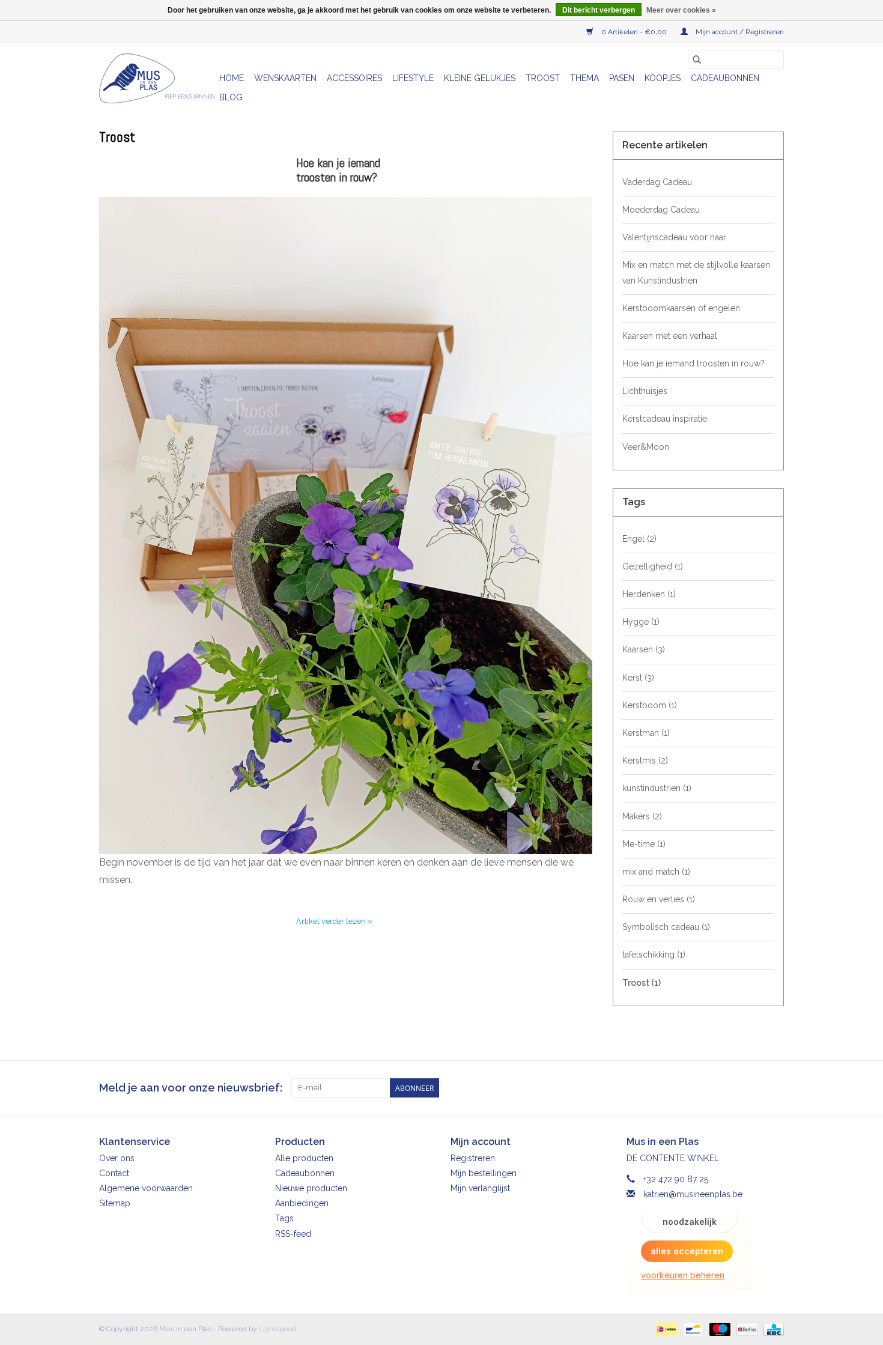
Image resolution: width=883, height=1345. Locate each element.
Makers (642, 816)
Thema (584, 78)
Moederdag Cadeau (661, 209)
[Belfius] (745, 1329)
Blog (231, 97)
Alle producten (304, 1158)
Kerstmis (645, 760)
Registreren (473, 1158)
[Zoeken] (697, 59)
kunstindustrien (656, 788)
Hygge (641, 622)
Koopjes (663, 78)
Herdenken (649, 594)
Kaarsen (643, 649)
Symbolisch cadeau (666, 927)
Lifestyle (413, 78)
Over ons (117, 1158)
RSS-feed (293, 1234)
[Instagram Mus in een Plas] (774, 1088)
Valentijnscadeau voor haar (674, 237)
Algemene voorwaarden (146, 1188)
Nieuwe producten (311, 1188)
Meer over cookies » (681, 10)
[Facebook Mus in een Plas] (752, 1088)
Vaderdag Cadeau (657, 182)
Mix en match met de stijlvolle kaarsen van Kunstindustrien (696, 272)
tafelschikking (653, 954)
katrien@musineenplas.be (692, 1194)
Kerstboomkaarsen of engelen (681, 308)
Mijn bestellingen (484, 1173)
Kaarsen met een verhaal (669, 336)
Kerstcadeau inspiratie (664, 419)
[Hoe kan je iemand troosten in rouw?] (345, 525)
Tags (284, 1218)
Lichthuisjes (644, 391)
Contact (114, 1173)
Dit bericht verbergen (598, 10)
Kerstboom (649, 705)
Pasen (621, 78)
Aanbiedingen (302, 1203)
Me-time (644, 844)
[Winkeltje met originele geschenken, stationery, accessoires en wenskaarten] (157, 78)
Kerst (638, 677)
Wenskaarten (285, 78)
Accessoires (354, 78)
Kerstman (646, 733)
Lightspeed (277, 1329)
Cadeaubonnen (725, 78)
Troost (543, 78)
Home (231, 78)
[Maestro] (718, 1329)
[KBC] (771, 1329)
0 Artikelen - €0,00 (634, 32)
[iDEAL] (665, 1329)
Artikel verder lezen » (334, 921)
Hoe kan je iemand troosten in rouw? (338, 170)
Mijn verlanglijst (480, 1188)
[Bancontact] (692, 1329)
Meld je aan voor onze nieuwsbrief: (190, 1087)
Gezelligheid (652, 566)
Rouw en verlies (658, 899)
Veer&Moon (645, 447)
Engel (639, 539)
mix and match (656, 871)
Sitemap (114, 1203)
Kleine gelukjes (479, 78)
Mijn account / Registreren (739, 32)
